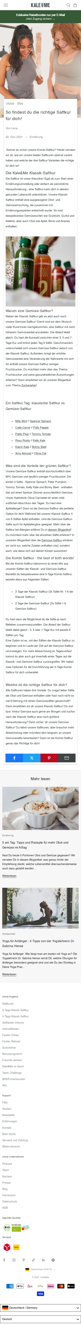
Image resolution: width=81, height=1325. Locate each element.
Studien (6, 1109)
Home (10, 103)
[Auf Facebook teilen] (14, 758)
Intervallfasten (10, 1029)
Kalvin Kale (22, 447)
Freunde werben (12, 1060)
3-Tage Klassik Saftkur (15, 1010)
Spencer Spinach (40, 421)
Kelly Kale (39, 440)
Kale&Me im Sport (13, 1066)
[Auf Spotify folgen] (53, 1260)
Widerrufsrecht (11, 1146)
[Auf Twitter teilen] (31, 758)
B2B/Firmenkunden (13, 1079)
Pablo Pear (22, 434)
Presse (6, 1183)
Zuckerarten (28, 385)
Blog (20, 103)
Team (5, 1170)
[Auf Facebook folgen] (4, 1260)
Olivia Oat (40, 453)
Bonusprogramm (12, 1054)
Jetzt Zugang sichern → (40, 18)
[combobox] (40, 1308)
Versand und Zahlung (15, 1140)
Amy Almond (23, 453)
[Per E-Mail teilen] (66, 758)
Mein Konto (9, 1134)
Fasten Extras (10, 1035)
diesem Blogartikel (59, 529)
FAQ (5, 1102)
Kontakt (6, 1128)
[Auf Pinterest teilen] (49, 758)
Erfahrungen (9, 1121)
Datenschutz (9, 1201)
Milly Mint (21, 421)
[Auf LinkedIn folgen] (43, 1260)
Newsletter (8, 1115)
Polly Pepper (41, 427)
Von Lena (12, 128)
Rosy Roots (22, 440)
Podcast (7, 1164)
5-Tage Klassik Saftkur (15, 1016)
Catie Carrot (22, 427)
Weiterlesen (9, 876)
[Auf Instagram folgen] (14, 1260)
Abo (4, 1085)
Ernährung (36, 137)
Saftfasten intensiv (13, 1023)
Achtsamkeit (8, 934)
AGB (5, 1208)
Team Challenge (12, 1073)
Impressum (9, 1195)
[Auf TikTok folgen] (33, 1260)
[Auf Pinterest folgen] (24, 1260)
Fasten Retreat (11, 1041)
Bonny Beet (39, 447)
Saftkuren (8, 1004)
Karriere (7, 1176)
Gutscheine (9, 1048)
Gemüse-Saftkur (51, 540)
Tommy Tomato (41, 434)
